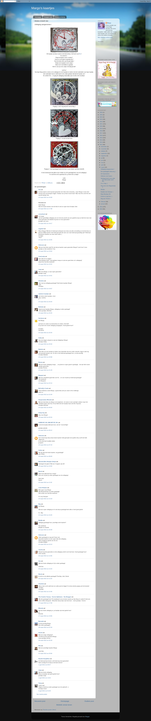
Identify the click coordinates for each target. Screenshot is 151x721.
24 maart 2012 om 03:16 (45, 417)
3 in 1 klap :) (104, 183)
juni (102, 160)
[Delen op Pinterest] (64, 183)
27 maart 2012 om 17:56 (45, 603)
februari (103, 201)
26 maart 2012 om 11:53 (45, 578)
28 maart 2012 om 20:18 (45, 640)
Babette (40, 349)
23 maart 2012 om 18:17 (45, 223)
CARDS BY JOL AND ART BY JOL (48, 422)
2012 (101, 144)
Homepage (38, 17)
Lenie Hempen (42, 487)
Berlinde (40, 307)
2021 (101, 124)
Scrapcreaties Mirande (45, 399)
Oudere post (89, 701)
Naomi (40, 471)
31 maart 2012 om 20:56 (45, 653)
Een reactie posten (42, 694)
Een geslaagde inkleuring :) (108, 171)
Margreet (41, 375)
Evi (80, 54)
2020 (101, 126)
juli (102, 158)
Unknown (41, 245)
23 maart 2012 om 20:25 (45, 313)
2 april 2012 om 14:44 (44, 678)
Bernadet (41, 621)
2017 (101, 133)
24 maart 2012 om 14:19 (45, 498)
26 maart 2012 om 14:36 (45, 591)
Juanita (40, 549)
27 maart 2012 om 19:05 (45, 616)
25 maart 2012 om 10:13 (45, 544)
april (102, 165)
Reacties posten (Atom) (49, 709)
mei (102, 162)
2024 (101, 117)
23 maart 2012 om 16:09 (45, 197)
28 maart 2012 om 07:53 (45, 627)
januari (103, 204)
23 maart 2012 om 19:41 (45, 275)
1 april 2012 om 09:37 (44, 664)
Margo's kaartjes (42, 8)
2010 (101, 209)
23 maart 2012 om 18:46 (45, 239)
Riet (39, 645)
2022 (101, 121)
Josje (40, 269)
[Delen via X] (61, 183)
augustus (104, 155)
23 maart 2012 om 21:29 (45, 370)
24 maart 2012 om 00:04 (45, 407)
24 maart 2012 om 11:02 (45, 482)
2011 (101, 206)
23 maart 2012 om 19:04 (45, 251)
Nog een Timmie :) (106, 198)
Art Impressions (105, 173)
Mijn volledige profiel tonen (105, 37)
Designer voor (48, 17)
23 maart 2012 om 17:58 (45, 208)
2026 (101, 112)
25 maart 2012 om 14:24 (45, 568)
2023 (101, 119)
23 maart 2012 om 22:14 (45, 383)
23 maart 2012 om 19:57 (45, 288)
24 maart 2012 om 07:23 (45, 445)
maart (103, 167)
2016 (101, 135)
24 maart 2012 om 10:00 (45, 466)
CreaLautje (41, 256)
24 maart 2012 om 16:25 (45, 515)
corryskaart (41, 214)
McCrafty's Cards (43, 388)
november (104, 149)
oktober (103, 151)
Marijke (40, 520)
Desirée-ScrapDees (44, 658)
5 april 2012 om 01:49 (44, 691)
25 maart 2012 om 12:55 (45, 555)
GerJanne (41, 318)
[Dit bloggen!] (59, 183)
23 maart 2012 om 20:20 (45, 301)
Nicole (40, 574)
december (104, 146)
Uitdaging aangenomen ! (107, 169)
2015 (101, 137)
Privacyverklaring (60, 17)
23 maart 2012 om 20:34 (45, 332)
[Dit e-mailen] (57, 183)
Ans (39, 561)
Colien (40, 450)
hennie (40, 632)
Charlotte (41, 583)
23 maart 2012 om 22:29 (45, 394)
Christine (41, 281)
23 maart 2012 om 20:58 (45, 357)
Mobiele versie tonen (64, 705)
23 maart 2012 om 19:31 (45, 264)
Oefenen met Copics (106, 176)
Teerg (40, 683)
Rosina (40, 362)
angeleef (41, 228)
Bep (39, 504)
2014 (101, 140)
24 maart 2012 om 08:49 (45, 456)
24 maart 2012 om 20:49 (45, 529)
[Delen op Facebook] (62, 183)
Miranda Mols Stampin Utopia (47, 461)
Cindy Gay (41, 412)
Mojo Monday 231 (106, 194)
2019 (101, 128)
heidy (40, 338)
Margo (109, 23)
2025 (101, 114)
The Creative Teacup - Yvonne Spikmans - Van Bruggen (54, 597)
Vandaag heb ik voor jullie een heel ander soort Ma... (108, 180)
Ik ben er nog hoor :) (106, 196)
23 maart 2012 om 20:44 (45, 344)
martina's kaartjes (43, 294)
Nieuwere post (39, 701)
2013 (101, 142)
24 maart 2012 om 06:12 (45, 430)
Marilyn (103, 189)
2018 (101, 130)
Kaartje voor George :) (107, 191)
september (104, 153)
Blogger (87, 716)
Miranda (40, 608)
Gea (39, 189)
